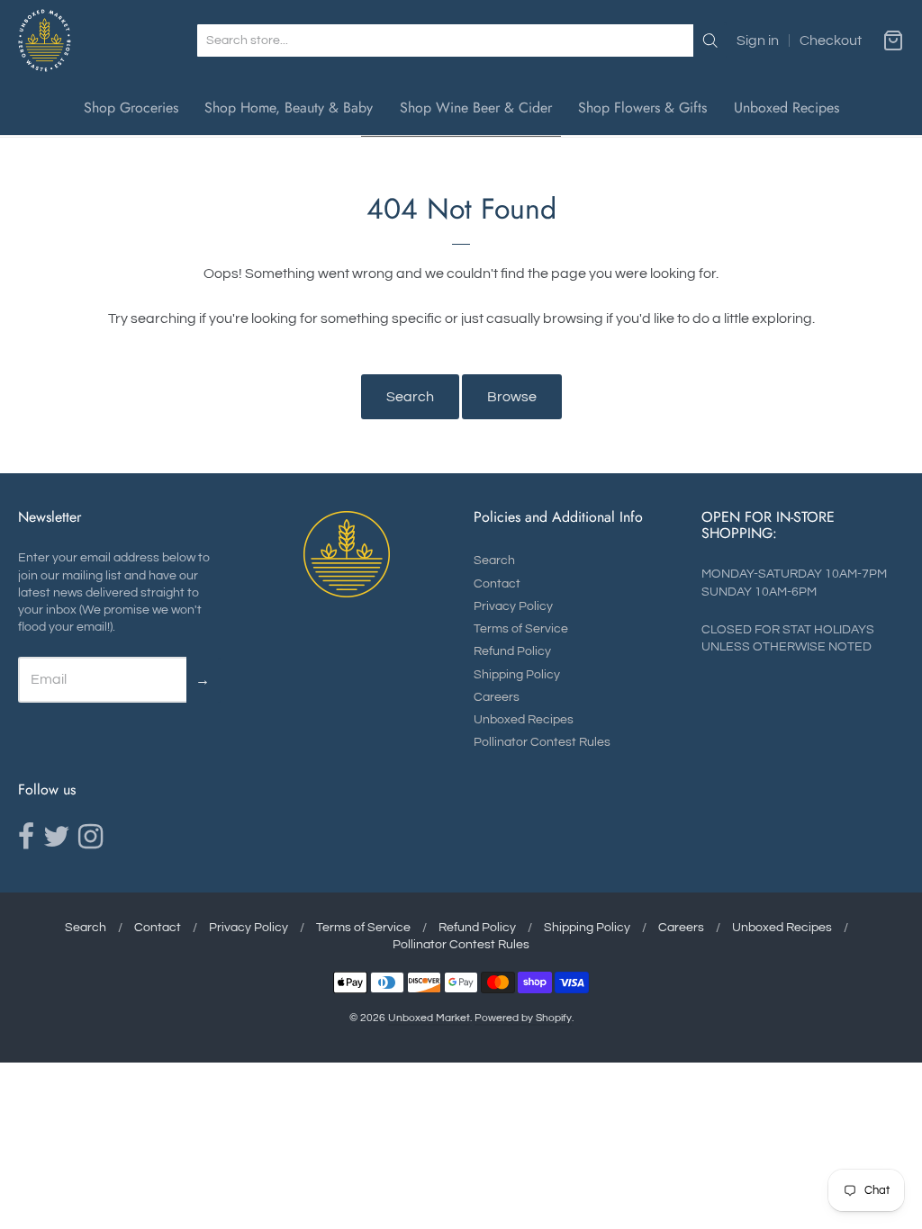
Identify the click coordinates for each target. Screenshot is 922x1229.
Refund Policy (512, 651)
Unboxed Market (429, 1018)
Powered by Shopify (523, 1018)
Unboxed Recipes (786, 107)
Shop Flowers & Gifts (642, 107)
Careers (497, 697)
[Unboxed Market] (44, 40)
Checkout (831, 40)
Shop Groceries (131, 107)
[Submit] (710, 40)
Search (410, 397)
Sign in (758, 40)
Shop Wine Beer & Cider (476, 107)
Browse (512, 397)
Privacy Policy (513, 606)
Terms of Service (521, 629)
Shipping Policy (517, 674)
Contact (497, 584)
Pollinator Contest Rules (542, 742)
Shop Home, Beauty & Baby (288, 107)
